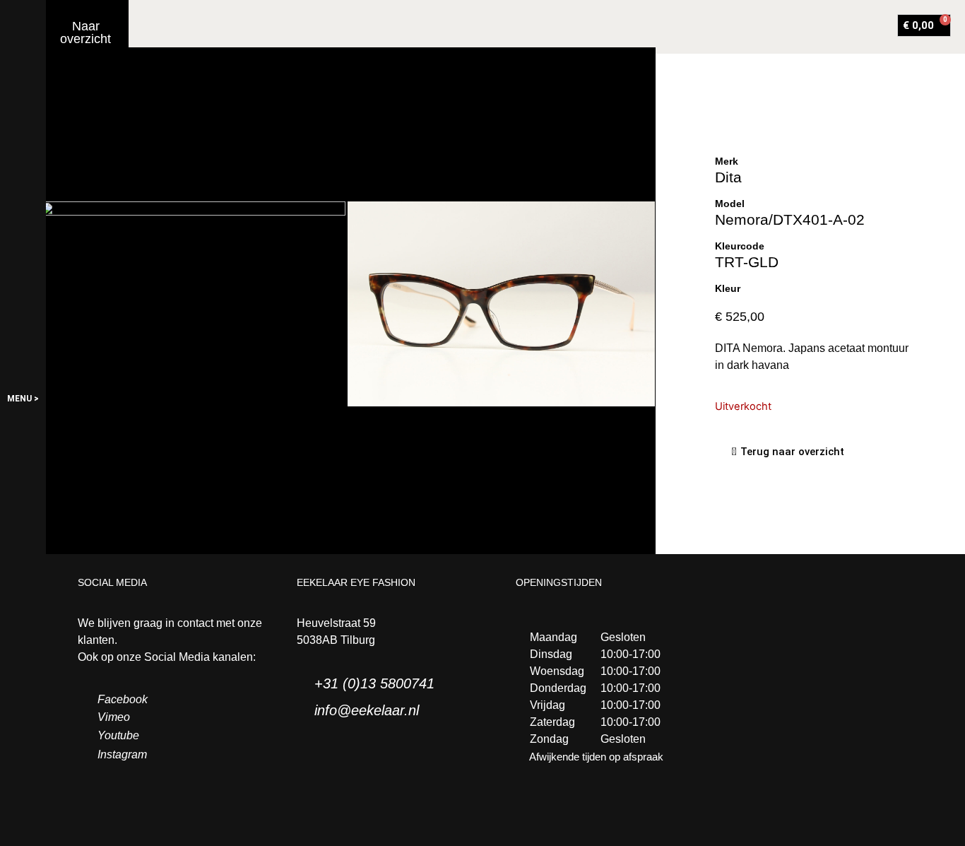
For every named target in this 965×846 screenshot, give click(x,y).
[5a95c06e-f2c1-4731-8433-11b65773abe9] (501, 303)
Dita (728, 177)
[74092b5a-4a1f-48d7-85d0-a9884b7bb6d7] (193, 303)
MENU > (23, 399)
